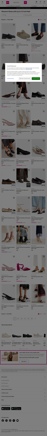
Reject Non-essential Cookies (25, 78)
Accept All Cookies (36, 78)
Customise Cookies (10, 78)
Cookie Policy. (29, 69)
